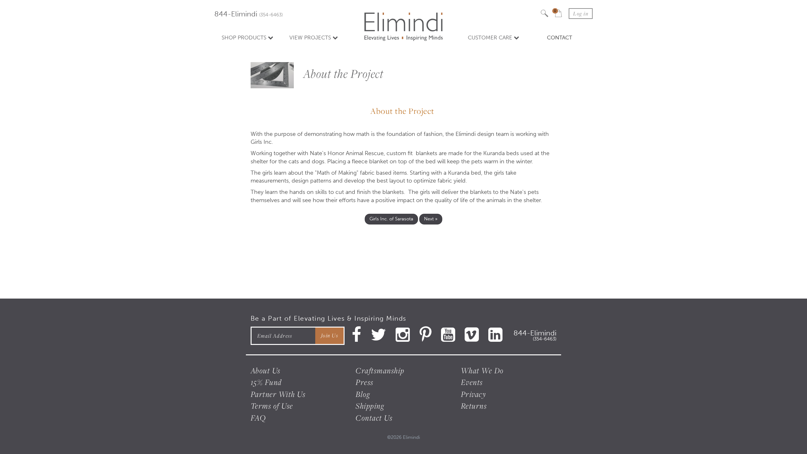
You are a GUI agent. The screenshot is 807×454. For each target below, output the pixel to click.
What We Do (482, 370)
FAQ (258, 417)
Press (365, 382)
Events (472, 382)
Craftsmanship (380, 370)
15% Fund (266, 382)
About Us (266, 370)
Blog (363, 394)
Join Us (329, 335)
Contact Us (374, 417)
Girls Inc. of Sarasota (391, 219)
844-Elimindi (248, 14)
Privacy (473, 394)
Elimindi (411, 437)
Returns (474, 405)
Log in (580, 13)
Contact (559, 37)
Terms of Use (272, 405)
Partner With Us (278, 394)
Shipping (370, 405)
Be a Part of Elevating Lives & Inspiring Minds (328, 318)
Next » (431, 219)
